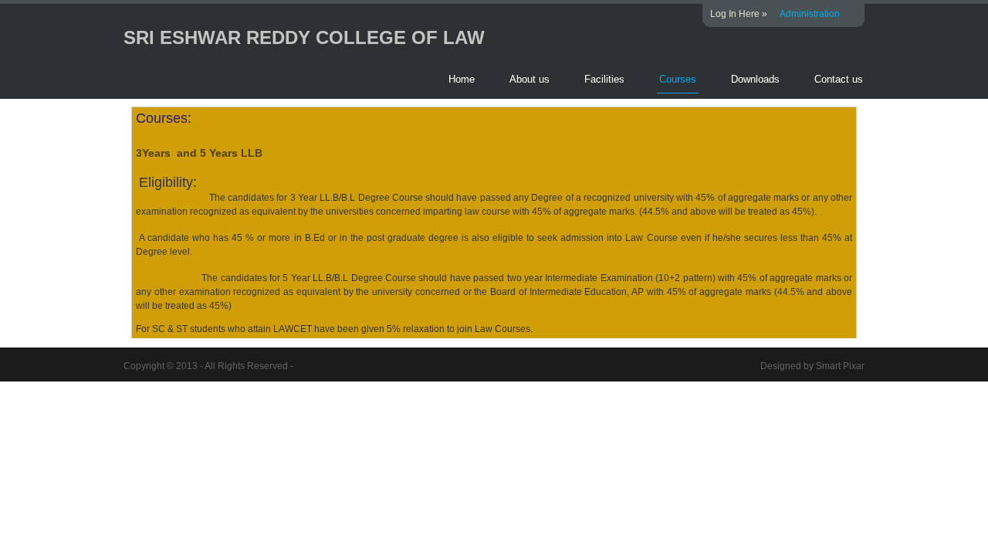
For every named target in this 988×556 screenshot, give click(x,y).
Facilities (604, 79)
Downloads (755, 79)
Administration (810, 13)
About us (529, 79)
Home (461, 79)
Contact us (838, 79)
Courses (677, 79)
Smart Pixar (840, 366)
